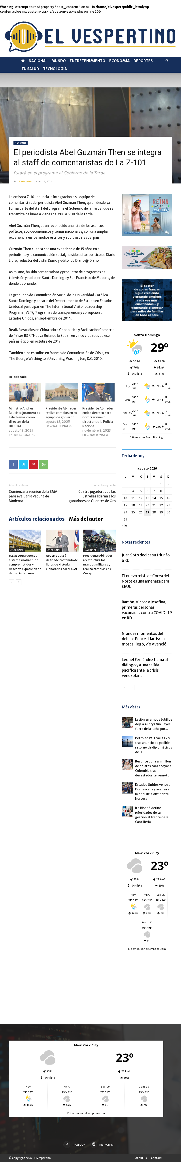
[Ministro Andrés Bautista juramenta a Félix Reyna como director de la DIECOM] (25, 392)
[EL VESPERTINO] (90, 35)
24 (125, 512)
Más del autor (86, 519)
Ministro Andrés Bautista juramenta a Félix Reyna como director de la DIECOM (25, 417)
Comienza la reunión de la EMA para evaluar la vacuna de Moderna (33, 496)
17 (125, 505)
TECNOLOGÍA (55, 68)
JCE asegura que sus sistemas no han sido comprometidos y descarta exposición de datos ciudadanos (25, 564)
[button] (167, 61)
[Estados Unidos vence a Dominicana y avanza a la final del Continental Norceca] (127, 788)
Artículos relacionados (37, 519)
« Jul (125, 525)
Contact (156, 1158)
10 (125, 498)
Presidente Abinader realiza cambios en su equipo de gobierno (61, 412)
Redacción (25, 181)
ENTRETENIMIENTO (87, 60)
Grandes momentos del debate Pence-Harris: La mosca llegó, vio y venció (144, 639)
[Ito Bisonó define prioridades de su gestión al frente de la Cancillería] (127, 811)
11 (133, 498)
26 (141, 512)
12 (141, 498)
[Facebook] (13, 464)
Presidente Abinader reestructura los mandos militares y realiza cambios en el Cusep (98, 564)
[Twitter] (23, 464)
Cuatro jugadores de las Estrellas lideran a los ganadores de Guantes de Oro (92, 496)
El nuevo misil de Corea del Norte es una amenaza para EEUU (145, 581)
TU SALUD (30, 68)
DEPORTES (143, 60)
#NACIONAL (16, 550)
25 (133, 512)
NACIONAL (38, 60)
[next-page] (18, 582)
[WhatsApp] (43, 464)
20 (147, 505)
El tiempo (134, 948)
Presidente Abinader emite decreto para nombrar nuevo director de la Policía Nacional (97, 417)
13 (147, 498)
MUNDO (58, 60)
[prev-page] (11, 582)
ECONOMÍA (119, 60)
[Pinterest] (33, 464)
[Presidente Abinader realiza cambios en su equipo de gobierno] (61, 392)
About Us (141, 1158)
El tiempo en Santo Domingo (147, 437)
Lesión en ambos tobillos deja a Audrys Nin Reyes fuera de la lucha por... (153, 724)
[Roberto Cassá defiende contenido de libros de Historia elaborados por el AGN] (62, 541)
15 (161, 498)
